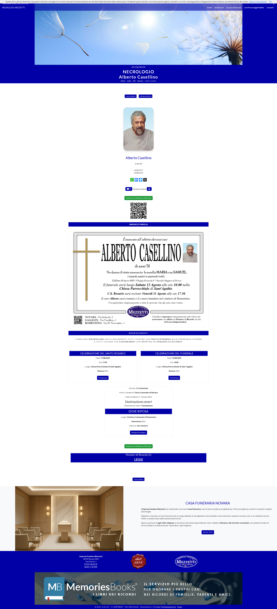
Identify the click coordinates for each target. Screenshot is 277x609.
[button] (138, 459)
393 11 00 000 (91, 567)
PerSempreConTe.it (169, 607)
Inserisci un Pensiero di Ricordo (138, 198)
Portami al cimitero (138, 432)
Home (209, 7)
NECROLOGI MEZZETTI (13, 7)
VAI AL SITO (208, 532)
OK (270, 2)
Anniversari (219, 7)
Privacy (179, 607)
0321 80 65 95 (22, 3)
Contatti (270, 7)
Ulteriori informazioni (258, 2)
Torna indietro (131, 96)
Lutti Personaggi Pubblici (254, 7)
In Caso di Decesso (233, 7)
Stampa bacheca (145, 96)
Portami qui (102, 378)
